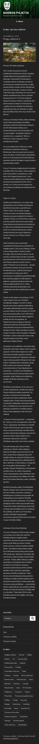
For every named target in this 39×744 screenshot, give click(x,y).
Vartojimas (24, 717)
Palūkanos (8, 692)
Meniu (20, 21)
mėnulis (25, 684)
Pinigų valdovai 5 (11, 39)
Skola (16, 708)
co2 (13, 659)
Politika (7, 700)
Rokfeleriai (16, 704)
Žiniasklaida (22, 725)
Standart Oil (25, 708)
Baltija (29, 655)
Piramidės (8, 696)
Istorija (15, 675)
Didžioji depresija (10, 663)
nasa (18, 688)
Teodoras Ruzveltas (11, 712)
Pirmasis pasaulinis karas (24, 696)
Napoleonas (8, 688)
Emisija (18, 667)
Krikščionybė (21, 680)
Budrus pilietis (16, 12)
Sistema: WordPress (25, 736)
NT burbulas (27, 688)
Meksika (7, 684)
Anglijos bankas (10, 655)
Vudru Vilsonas (9, 725)
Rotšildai (26, 704)
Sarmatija (7, 708)
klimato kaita (9, 680)
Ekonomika (8, 667)
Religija (7, 704)
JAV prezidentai (27, 675)
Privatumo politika (10, 637)
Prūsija (15, 700)
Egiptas (22, 663)
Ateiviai (21, 655)
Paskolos (18, 692)
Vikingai (7, 721)
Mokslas (17, 684)
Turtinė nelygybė (10, 717)
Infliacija (7, 675)
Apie (5, 632)
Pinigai (27, 692)
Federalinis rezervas (11, 671)
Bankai (6, 659)
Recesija (23, 700)
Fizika (24, 671)
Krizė (31, 680)
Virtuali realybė (18, 721)
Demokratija (22, 659)
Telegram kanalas (9, 641)
